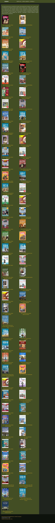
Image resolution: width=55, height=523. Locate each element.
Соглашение (19, 516)
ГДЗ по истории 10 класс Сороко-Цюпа (26, 374)
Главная (6, 1)
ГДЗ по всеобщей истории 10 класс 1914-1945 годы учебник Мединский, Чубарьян (8, 375)
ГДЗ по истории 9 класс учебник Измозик (25, 277)
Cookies (16, 516)
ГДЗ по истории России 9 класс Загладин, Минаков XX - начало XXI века (8, 326)
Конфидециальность (11, 516)
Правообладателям (5, 516)
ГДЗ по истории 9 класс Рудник (8, 265)
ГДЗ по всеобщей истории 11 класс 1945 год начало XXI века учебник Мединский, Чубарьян (25, 486)
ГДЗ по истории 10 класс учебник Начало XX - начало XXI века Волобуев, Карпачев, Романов (25, 401)
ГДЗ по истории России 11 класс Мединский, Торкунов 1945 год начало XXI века (26, 499)
